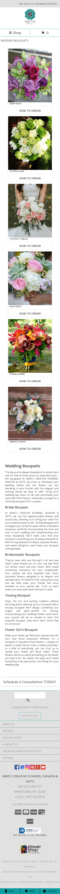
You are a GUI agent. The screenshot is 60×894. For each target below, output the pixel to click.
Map (31, 891)
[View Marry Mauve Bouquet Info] (30, 75)
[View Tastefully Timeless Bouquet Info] (30, 210)
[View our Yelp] (38, 768)
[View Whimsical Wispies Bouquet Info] (30, 413)
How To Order (30, 111)
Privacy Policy (9, 882)
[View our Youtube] (43, 768)
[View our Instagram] (27, 768)
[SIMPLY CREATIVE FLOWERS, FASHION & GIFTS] (30, 25)
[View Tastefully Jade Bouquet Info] (30, 143)
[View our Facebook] (17, 768)
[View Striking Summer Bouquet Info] (30, 346)
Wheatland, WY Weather (16, 871)
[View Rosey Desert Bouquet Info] (30, 278)
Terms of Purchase (31, 882)
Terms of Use (51, 882)
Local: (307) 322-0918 (30, 797)
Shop (17, 32)
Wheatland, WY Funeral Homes (20, 861)
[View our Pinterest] (32, 768)
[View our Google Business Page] (22, 768)
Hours (51, 891)
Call (11, 891)
